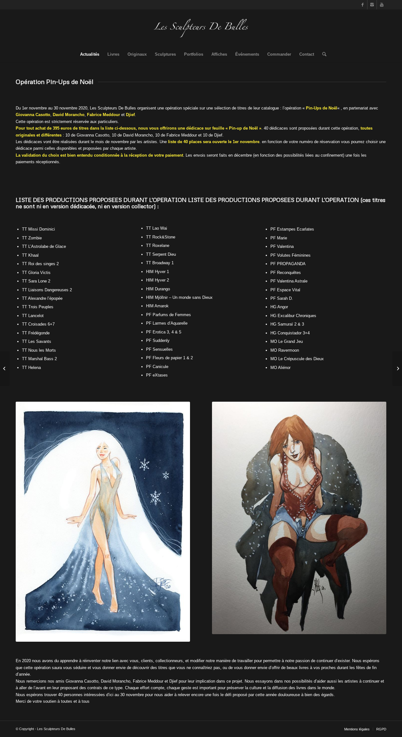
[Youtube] (381, 4)
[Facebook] (362, 4)
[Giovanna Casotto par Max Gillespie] (397, 368)
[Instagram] (372, 4)
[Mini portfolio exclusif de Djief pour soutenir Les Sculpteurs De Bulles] (5, 368)
